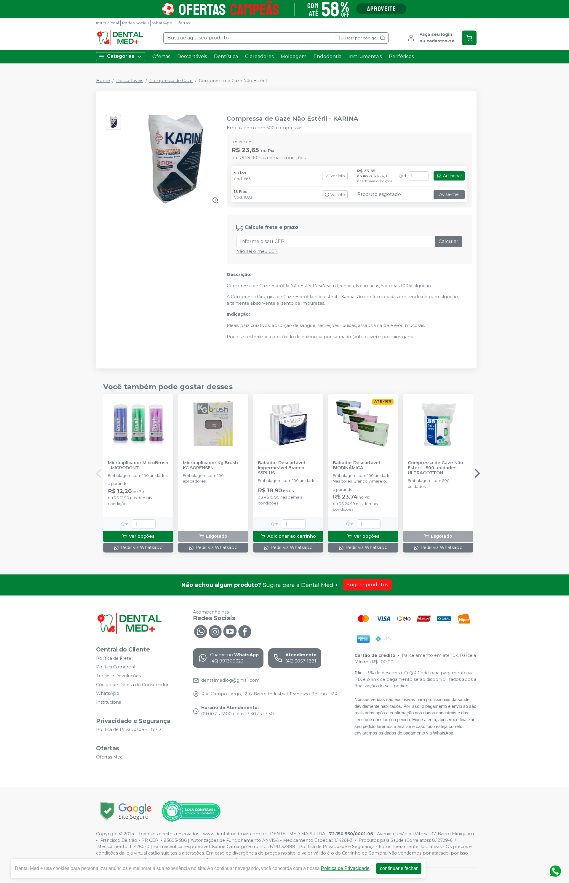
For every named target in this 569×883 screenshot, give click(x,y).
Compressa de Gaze (171, 80)
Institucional (107, 23)
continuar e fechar (399, 868)
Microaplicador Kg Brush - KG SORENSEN (212, 465)
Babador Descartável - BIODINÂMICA (358, 465)
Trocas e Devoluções (118, 675)
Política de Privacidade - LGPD (128, 729)
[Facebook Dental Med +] (244, 631)
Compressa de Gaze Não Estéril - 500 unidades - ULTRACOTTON (435, 468)
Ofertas (182, 23)
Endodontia (327, 56)
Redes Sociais (135, 23)
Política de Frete (113, 658)
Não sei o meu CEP (257, 251)
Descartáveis (192, 56)
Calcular (448, 241)
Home (103, 80)
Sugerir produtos (367, 584)
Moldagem (293, 56)
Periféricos (401, 56)
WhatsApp (162, 23)
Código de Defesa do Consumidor (132, 684)
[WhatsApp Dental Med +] (200, 631)
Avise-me (449, 194)
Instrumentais (365, 56)
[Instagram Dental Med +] (215, 631)
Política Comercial (115, 667)
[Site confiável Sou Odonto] (190, 811)
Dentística (226, 56)
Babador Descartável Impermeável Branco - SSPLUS (282, 468)
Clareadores (259, 56)
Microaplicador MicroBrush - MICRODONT (138, 465)
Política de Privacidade (345, 868)
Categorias (120, 56)
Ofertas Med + (111, 757)
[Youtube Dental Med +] (230, 631)
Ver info (337, 176)
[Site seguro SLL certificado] (125, 811)
